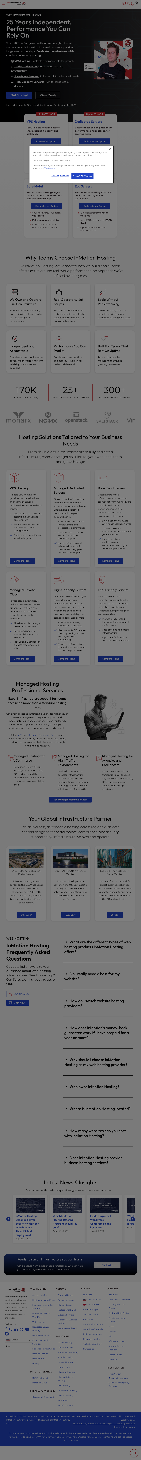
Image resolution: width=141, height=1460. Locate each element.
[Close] (110, 149)
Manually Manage (60, 176)
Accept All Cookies (82, 176)
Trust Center (49, 168)
